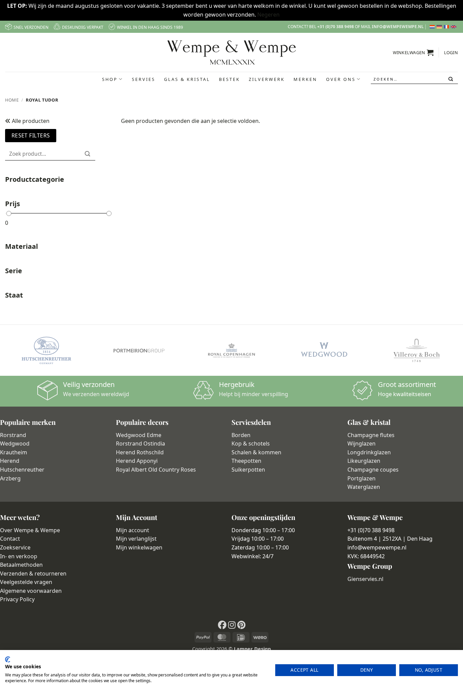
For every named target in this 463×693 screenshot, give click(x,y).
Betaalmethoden (21, 564)
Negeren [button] (268, 14)
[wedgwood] (324, 350)
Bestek (229, 79)
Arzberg (10, 478)
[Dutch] (433, 27)
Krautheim (13, 452)
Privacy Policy (17, 599)
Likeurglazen (363, 460)
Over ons (341, 79)
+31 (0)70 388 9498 (335, 26)
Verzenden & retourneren (33, 573)
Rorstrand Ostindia (140, 443)
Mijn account (132, 530)
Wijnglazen (361, 443)
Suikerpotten (248, 469)
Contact (10, 538)
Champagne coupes (373, 469)
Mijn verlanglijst (136, 538)
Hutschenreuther (22, 469)
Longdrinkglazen (369, 452)
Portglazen (361, 478)
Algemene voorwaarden (31, 590)
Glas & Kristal (187, 79)
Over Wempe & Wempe (30, 530)
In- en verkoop (18, 556)
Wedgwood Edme (138, 435)
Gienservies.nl (365, 579)
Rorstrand (13, 435)
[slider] (8, 213)
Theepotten (246, 460)
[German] (440, 27)
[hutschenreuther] (46, 350)
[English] (454, 27)
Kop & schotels (251, 443)
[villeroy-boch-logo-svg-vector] (416, 350)
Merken (305, 79)
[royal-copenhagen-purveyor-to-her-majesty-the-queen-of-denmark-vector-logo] (231, 350)
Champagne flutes (371, 435)
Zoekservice (15, 547)
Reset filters (31, 135)
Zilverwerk (267, 79)
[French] (447, 27)
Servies (143, 79)
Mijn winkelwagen (139, 547)
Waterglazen (363, 487)
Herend (9, 460)
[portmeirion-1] (139, 350)
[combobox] (414, 79)
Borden (241, 435)
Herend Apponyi (137, 460)
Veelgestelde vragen (26, 582)
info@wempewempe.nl (398, 26)
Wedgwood (14, 443)
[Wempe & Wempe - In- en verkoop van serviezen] (231, 52)
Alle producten (30, 121)
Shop (110, 79)
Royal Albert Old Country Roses (156, 469)
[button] (413, 52)
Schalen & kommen (256, 452)
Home (12, 100)
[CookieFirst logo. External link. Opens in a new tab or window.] (7, 659)
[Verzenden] (451, 79)
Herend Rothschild (140, 452)
